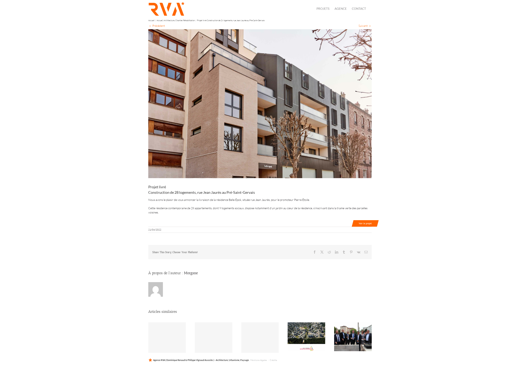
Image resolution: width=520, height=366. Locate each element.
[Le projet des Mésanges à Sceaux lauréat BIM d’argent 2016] (213, 337)
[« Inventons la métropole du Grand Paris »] (306, 336)
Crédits (273, 360)
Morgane (191, 273)
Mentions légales (258, 360)
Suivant (363, 25)
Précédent (158, 25)
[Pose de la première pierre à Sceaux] (353, 336)
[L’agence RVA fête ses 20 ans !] (260, 337)
